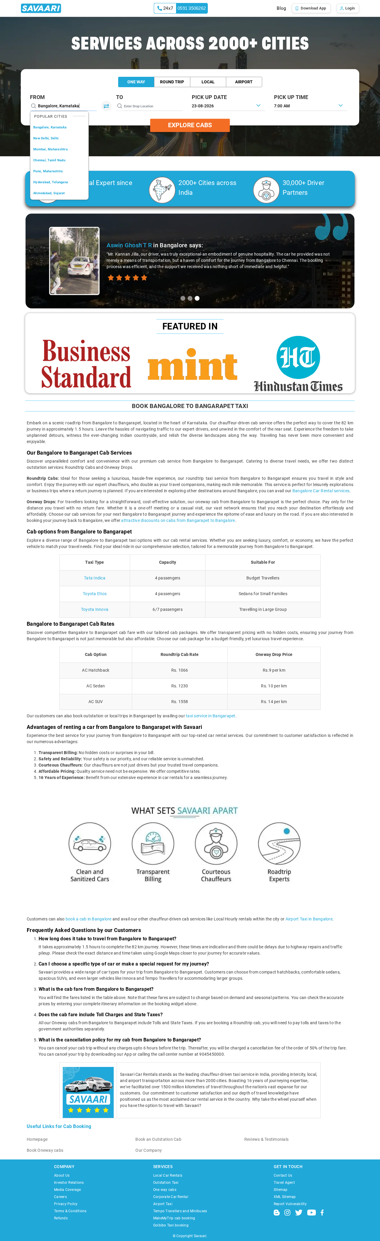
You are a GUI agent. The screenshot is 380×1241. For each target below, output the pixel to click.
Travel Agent (284, 1183)
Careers (60, 1197)
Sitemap (281, 1190)
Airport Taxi (162, 1204)
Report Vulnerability (290, 1204)
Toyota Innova (94, 609)
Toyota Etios (95, 593)
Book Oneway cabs (45, 1150)
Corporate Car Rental (170, 1197)
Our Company (148, 1150)
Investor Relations (69, 1183)
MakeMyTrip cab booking (174, 1218)
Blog (281, 8)
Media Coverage (67, 1190)
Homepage (37, 1139)
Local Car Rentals (167, 1175)
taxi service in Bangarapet (210, 715)
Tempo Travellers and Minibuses (180, 1211)
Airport (244, 81)
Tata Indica (94, 578)
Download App (313, 8)
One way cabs (164, 1190)
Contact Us (283, 1175)
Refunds (61, 1218)
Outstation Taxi (166, 1183)
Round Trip (172, 81)
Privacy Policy (66, 1204)
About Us (61, 1175)
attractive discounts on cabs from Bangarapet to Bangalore (178, 520)
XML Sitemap (285, 1197)
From (37, 97)
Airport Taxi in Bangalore (309, 919)
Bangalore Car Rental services (320, 490)
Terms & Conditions (70, 1211)
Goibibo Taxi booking (171, 1225)
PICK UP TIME (291, 97)
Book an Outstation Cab (158, 1139)
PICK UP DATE (209, 97)
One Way (136, 81)
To (119, 97)
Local (208, 81)
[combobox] (310, 105)
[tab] (182, 298)
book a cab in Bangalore (89, 919)
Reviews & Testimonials (266, 1139)
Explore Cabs (190, 125)
